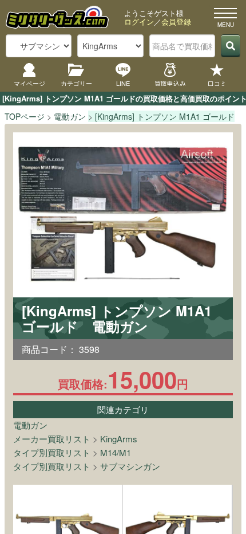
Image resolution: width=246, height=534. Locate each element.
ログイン (139, 21)
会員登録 (176, 21)
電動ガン (30, 425)
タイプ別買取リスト (51, 452)
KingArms (118, 439)
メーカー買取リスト (51, 439)
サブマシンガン (130, 466)
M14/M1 (115, 452)
